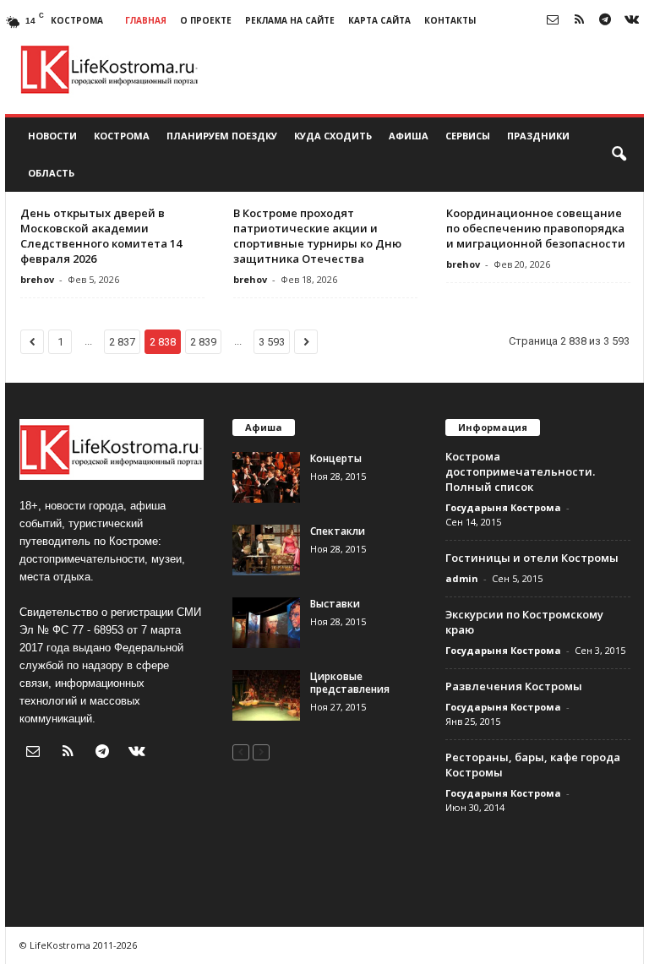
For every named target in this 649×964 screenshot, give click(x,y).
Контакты (450, 20)
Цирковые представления (350, 682)
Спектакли (337, 531)
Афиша (408, 135)
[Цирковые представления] (266, 695)
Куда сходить (333, 135)
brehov (37, 279)
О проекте (206, 20)
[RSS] (579, 20)
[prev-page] (240, 751)
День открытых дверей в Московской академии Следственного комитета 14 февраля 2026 (101, 235)
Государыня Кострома (503, 507)
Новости (52, 135)
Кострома (122, 135)
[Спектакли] (266, 550)
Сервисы (467, 135)
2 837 (122, 341)
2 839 (203, 341)
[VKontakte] (631, 20)
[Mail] (553, 20)
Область (51, 172)
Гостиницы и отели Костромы (532, 557)
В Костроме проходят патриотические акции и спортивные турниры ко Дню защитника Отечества (317, 235)
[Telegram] (605, 20)
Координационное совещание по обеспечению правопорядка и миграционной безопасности (535, 228)
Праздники (538, 135)
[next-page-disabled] (261, 751)
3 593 (272, 341)
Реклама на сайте (290, 20)
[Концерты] (266, 477)
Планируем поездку (221, 135)
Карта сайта (379, 20)
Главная (145, 20)
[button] (618, 154)
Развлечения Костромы (513, 686)
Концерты (336, 458)
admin (461, 578)
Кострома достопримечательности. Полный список (520, 471)
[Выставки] (266, 622)
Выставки (335, 603)
